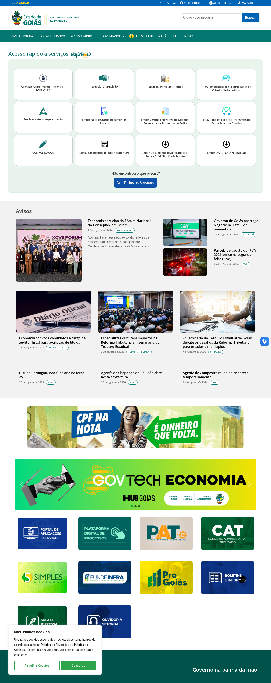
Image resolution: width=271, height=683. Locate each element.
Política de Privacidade (56, 645)
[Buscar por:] (211, 17)
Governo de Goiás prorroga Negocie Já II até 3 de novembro (236, 225)
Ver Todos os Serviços (135, 182)
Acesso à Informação (152, 36)
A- (161, 2)
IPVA (245, 264)
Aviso (50, 382)
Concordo (78, 665)
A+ (174, 2)
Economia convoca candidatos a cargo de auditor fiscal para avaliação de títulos (52, 340)
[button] (135, 484)
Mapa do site (250, 2)
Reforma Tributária (139, 352)
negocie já (248, 235)
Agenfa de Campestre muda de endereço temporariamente (216, 374)
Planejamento (124, 230)
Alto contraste (194, 2)
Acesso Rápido (82, 36)
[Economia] (45, 18)
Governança (111, 36)
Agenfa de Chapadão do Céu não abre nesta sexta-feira (131, 374)
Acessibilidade (223, 2)
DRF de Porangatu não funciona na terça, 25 (52, 374)
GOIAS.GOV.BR (21, 2)
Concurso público (57, 348)
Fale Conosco (183, 36)
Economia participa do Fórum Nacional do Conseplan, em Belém (119, 222)
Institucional (23, 36)
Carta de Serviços (53, 36)
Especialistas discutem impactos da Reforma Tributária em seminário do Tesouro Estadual (130, 342)
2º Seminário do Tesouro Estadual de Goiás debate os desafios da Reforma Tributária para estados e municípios (217, 342)
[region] (55, 650)
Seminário (215, 352)
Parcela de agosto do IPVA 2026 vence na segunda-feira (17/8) (235, 254)
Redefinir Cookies (37, 665)
